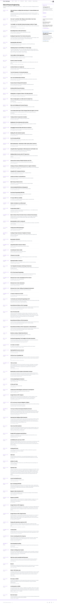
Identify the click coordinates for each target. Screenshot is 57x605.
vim (14, 317)
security (15, 80)
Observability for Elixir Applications (17, 55)
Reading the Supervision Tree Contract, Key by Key (20, 36)
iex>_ (12, 602)
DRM (17, 381)
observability (19, 130)
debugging (13, 130)
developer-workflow (20, 114)
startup (11, 547)
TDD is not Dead (13, 362)
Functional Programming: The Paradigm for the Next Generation (22, 338)
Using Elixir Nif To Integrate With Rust (17, 171)
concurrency (22, 39)
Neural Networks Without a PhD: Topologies (19, 305)
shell (13, 247)
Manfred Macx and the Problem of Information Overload (21, 371)
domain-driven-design (20, 64)
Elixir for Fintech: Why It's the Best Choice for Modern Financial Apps (48, 25)
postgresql (14, 163)
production (16, 130)
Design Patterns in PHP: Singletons (17, 505)
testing (13, 85)
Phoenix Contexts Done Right (16, 60)
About (26, 1)
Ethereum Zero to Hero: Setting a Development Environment (22, 288)
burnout (11, 567)
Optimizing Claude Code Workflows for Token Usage (20, 47)
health (11, 360)
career (11, 269)
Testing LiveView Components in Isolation (18, 116)
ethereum (18, 280)
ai (10, 21)
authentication (18, 80)
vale (13, 21)
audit (13, 16)
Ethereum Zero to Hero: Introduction (17, 282)
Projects (22, 1)
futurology (11, 376)
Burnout (12, 563)
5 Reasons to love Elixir (14, 255)
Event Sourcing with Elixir (15, 138)
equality (23, 347)
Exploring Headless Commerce (16, 260)
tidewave (13, 168)
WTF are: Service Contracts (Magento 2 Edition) (19, 402)
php (18, 399)
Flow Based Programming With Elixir (17, 192)
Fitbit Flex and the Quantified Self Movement (19, 557)
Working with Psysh (14, 448)
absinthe (15, 135)
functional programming (15, 151)
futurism (15, 598)
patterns (17, 179)
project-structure (15, 114)
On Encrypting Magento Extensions (17, 378)
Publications (35, 1)
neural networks (21, 330)
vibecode (11, 16)
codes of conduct (12, 347)
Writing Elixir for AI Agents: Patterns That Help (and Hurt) (21, 93)
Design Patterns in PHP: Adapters (16, 394)
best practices (19, 96)
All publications (46, 28)
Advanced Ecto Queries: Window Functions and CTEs (20, 160)
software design (12, 430)
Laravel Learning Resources (15, 478)
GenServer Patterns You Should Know (17, 176)
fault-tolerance (15, 39)
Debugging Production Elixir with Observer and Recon (20, 127)
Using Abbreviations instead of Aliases (18, 244)
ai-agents (15, 52)
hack (14, 458)
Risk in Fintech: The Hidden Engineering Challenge (47, 22)
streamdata (15, 85)
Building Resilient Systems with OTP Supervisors (19, 154)
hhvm (11, 423)
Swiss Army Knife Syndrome (16, 425)
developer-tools (23, 96)
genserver (14, 179)
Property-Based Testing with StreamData (18, 82)
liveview (15, 69)
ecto (12, 163)
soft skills (13, 269)
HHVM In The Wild (13, 461)
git (14, 554)
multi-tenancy (16, 184)
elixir (11, 33)
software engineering (17, 414)
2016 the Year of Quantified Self (16, 355)
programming (13, 146)
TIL (18, 1)
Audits (16, 1)
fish (15, 247)
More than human (13, 594)
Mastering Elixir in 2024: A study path (17, 221)
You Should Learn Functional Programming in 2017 (20, 298)
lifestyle (16, 567)
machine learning (18, 33)
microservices (18, 230)
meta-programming (24, 151)
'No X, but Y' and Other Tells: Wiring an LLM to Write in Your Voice (23, 19)
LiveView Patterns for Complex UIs (17, 66)
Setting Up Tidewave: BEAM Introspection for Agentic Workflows (23, 165)
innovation (17, 547)
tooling (15, 21)
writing (12, 21)
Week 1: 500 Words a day (15, 570)
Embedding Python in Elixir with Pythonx (18, 30)
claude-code (12, 52)
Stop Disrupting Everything (15, 543)
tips (12, 247)
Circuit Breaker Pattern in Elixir (16, 249)
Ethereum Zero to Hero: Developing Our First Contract (20, 277)
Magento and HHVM (14, 497)
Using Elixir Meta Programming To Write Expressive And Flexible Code (24, 148)
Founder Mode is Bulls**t (15, 208)
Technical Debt (13, 529)
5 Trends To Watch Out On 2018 (16, 293)
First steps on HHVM (14, 578)
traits (14, 475)
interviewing (16, 269)
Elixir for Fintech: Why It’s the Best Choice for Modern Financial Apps (23, 214)
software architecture (23, 302)
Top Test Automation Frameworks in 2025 (48, 19)
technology (18, 263)
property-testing (19, 85)
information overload (19, 376)
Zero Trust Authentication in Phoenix (17, 77)
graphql (13, 135)
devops (11, 230)
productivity (18, 317)
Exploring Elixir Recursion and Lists (17, 350)
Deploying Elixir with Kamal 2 (16, 42)
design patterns (20, 252)
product (16, 16)
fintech (13, 218)
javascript (23, 52)
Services (30, 1)
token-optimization (19, 52)
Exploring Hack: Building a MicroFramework (18, 417)
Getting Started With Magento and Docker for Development (22, 389)
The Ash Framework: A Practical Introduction (19, 72)
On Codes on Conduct (14, 344)
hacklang (17, 423)
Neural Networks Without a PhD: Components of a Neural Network (23, 326)
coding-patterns (15, 96)
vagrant (18, 583)
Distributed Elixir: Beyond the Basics (17, 88)
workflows (26, 52)
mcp (15, 168)
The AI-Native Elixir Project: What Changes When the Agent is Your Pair (24, 110)
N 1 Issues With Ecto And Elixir (16, 197)
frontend (18, 69)
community (16, 347)
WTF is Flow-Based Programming (16, 272)
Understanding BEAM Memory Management (19, 187)
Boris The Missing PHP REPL (15, 483)
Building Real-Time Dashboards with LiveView (19, 122)
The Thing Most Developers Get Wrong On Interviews (21, 265)
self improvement (21, 360)
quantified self (14, 360)
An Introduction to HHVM (15, 586)
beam (20, 168)
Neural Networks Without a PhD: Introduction (19, 320)
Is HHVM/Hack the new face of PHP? (17, 439)
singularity (17, 598)
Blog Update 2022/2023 (15, 239)
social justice (19, 347)
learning (17, 146)
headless (15, 263)
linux (11, 247)
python (13, 33)
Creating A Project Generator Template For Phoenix (20, 232)
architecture (15, 64)
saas (17, 16)
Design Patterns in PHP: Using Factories (18, 513)
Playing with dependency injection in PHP (18, 522)
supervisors (18, 39)
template (15, 236)
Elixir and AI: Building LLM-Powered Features (19, 105)
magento (11, 381)
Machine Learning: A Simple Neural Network (19, 333)
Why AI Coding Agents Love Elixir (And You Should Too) (21, 98)
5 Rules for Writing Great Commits (17, 549)
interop (15, 33)
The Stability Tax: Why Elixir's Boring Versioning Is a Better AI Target (23, 24)
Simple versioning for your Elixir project (18, 203)
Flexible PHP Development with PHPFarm (18, 433)
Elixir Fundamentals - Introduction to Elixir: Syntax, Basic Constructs (23, 143)
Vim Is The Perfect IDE (14, 311)
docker (18, 392)
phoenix (13, 64)
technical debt (20, 533)
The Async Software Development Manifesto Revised (21, 408)
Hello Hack (12, 454)
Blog (13, 1)
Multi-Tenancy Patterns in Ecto (16, 181)
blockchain (11, 280)
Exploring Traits (13, 467)
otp (12, 39)
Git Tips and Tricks (14, 384)
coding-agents (14, 102)
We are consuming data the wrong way (18, 536)
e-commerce (12, 263)
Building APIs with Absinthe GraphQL (17, 132)
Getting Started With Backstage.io (17, 227)
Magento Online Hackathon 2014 (16, 491)
